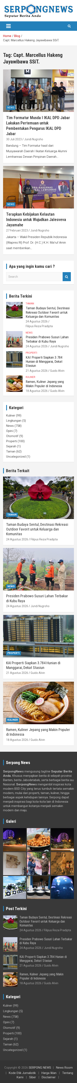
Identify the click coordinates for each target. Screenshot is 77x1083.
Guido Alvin (57, 370)
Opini (9, 431)
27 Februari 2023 (17, 230)
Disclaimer (49, 1077)
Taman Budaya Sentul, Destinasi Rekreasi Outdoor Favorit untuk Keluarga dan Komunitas (48, 312)
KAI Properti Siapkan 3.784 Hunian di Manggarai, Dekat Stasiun (44, 361)
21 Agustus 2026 (37, 370)
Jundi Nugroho (33, 139)
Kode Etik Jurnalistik (22, 1073)
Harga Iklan (48, 1073)
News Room (64, 1067)
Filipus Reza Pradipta (39, 326)
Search (67, 276)
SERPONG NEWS (40, 1067)
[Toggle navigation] (8, 26)
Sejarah (11, 446)
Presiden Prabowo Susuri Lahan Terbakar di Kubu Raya (47, 339)
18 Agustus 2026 (37, 390)
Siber (32, 1077)
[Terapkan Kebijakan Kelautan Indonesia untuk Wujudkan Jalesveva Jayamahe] (38, 187)
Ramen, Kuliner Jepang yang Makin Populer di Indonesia (45, 384)
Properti (31, 352)
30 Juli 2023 (14, 139)
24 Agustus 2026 (37, 321)
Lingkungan (13, 420)
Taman (30, 303)
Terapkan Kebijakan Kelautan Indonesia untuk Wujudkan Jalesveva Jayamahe (36, 219)
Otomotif (12, 436)
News (10, 107)
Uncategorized (16, 456)
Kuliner (30, 377)
